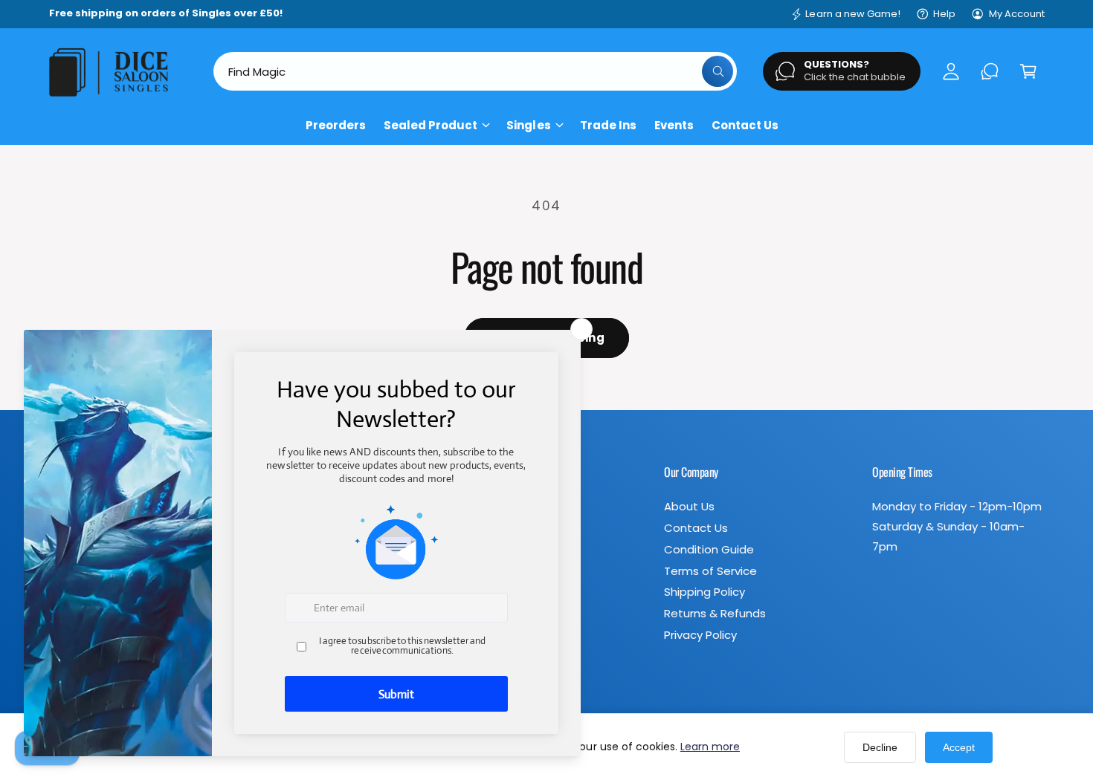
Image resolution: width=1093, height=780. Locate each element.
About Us (689, 506)
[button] (1028, 71)
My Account (1017, 14)
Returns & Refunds (715, 613)
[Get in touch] (989, 71)
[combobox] (475, 71)
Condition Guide (709, 549)
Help (944, 14)
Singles (528, 125)
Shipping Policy (704, 591)
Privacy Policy (700, 635)
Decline (880, 747)
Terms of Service (710, 571)
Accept (959, 747)
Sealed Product (430, 125)
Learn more (710, 746)
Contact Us (696, 528)
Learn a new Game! (852, 14)
